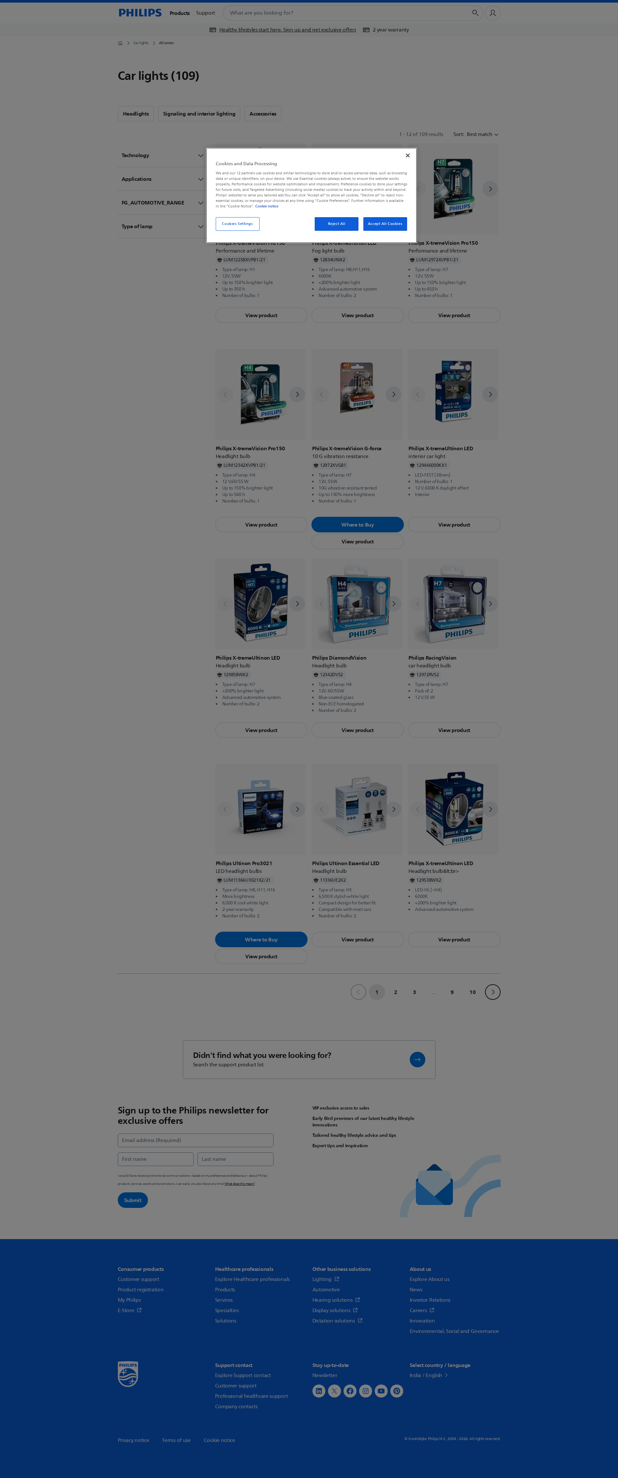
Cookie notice (266, 206)
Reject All (336, 224)
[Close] (408, 155)
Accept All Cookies (385, 224)
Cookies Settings (237, 224)
